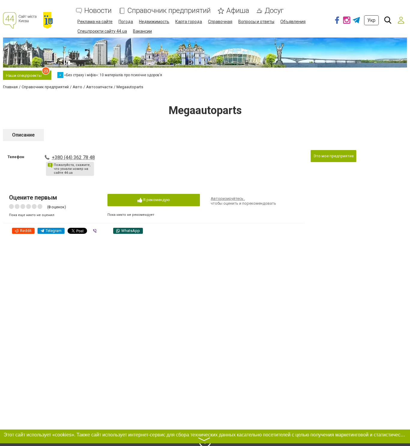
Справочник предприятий (169, 11)
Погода (126, 21)
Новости (98, 11)
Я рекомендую (156, 199)
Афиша (237, 11)
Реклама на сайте (95, 21)
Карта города (188, 21)
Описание (23, 135)
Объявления (293, 21)
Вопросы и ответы (256, 21)
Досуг (274, 11)
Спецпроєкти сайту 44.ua (102, 31)
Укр (371, 20)
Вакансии (142, 31)
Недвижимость (154, 21)
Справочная (220, 21)
